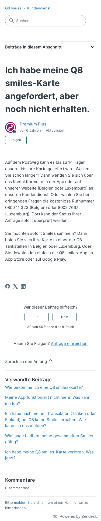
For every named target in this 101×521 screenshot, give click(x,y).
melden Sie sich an (30, 502)
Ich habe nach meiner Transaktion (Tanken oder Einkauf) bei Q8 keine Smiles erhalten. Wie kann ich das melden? (50, 419)
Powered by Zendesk (78, 516)
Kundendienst (39, 8)
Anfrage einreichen (69, 343)
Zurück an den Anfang (26, 361)
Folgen (16, 140)
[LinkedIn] (23, 286)
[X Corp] (15, 286)
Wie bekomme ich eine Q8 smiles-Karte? (44, 387)
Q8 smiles (13, 8)
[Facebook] (7, 286)
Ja (37, 317)
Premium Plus (33, 124)
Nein (64, 317)
